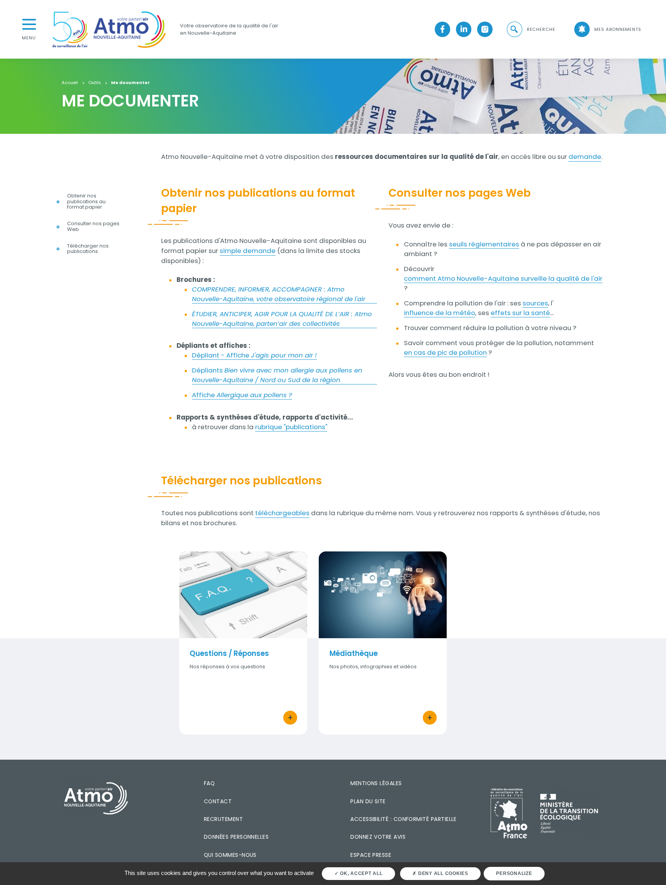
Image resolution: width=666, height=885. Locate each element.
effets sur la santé (520, 312)
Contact (218, 801)
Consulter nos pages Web (93, 227)
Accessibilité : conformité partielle (403, 819)
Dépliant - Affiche (254, 355)
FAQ (209, 783)
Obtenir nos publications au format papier (86, 202)
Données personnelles (236, 837)
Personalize (514, 873)
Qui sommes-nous (230, 855)
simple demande (248, 250)
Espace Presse (370, 855)
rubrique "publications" (291, 427)
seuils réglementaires (484, 244)
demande (584, 156)
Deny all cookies (442, 873)
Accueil (70, 83)
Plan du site (368, 801)
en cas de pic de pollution (445, 352)
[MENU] (29, 23)
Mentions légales (376, 783)
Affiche (242, 395)
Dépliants (277, 375)
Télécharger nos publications (88, 249)
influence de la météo (439, 312)
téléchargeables (282, 513)
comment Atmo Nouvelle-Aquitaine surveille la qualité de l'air (503, 278)
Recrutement (223, 819)
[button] (530, 29)
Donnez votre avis (377, 837)
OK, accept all (360, 873)
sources (535, 303)
